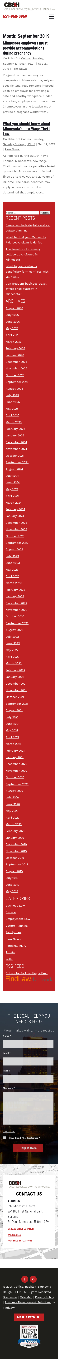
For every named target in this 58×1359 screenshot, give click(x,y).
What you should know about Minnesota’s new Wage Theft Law (26, 128)
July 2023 (12, 556)
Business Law (15, 905)
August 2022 (14, 630)
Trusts (10, 952)
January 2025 (15, 435)
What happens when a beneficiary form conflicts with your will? (27, 271)
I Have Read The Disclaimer (24, 1138)
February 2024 (15, 509)
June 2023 (13, 562)
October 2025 (15, 375)
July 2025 (12, 395)
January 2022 (15, 676)
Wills (9, 959)
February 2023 (15, 589)
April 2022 (12, 656)
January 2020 (15, 837)
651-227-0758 (25, 1240)
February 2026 (15, 348)
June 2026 (13, 321)
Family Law (13, 932)
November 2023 (16, 529)
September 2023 (17, 542)
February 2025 (15, 428)
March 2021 (13, 743)
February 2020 (15, 831)
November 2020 (16, 770)
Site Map (26, 1297)
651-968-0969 (15, 16)
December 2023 (16, 522)
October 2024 (15, 455)
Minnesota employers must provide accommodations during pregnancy (25, 48)
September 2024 (17, 462)
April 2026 (12, 335)
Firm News (19, 68)
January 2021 (15, 757)
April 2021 (12, 737)
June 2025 (13, 402)
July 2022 (12, 636)
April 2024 (12, 495)
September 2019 (17, 864)
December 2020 (16, 764)
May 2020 (12, 810)
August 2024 (14, 469)
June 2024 (13, 482)
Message (9, 1088)
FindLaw (9, 1307)
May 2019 (12, 891)
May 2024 (12, 489)
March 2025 (14, 422)
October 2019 (15, 857)
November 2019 (16, 851)
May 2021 (12, 730)
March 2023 (14, 583)
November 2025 (16, 368)
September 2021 (17, 703)
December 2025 (16, 361)
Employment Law (18, 918)
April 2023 (12, 576)
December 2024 (16, 442)
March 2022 (14, 663)
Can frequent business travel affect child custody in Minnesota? (26, 289)
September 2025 (17, 381)
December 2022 (16, 603)
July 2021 (12, 717)
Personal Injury (16, 945)
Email (7, 1053)
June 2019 (12, 884)
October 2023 (15, 536)
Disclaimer (9, 1131)
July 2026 (12, 314)
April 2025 (12, 415)
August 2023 (14, 549)
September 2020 (17, 784)
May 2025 (12, 408)
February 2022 (15, 670)
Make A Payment (29, 1317)
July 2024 (12, 475)
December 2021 (16, 683)
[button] (51, 16)
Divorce (11, 912)
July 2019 (12, 878)
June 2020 (13, 804)
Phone (6, 1071)
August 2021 (14, 710)
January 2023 (15, 596)
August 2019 (14, 871)
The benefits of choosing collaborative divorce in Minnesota (23, 254)
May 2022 (12, 650)
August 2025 (14, 388)
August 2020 (14, 790)
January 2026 (15, 355)
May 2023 (12, 569)
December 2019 (16, 844)
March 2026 (14, 341)
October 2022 (15, 616)
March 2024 (14, 502)
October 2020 (15, 777)
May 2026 (12, 328)
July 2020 (12, 797)
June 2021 (12, 723)
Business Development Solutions (28, 1302)
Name (7, 1036)
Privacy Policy (44, 1297)
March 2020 (14, 824)
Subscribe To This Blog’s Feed (27, 973)
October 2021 (15, 697)
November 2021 (16, 690)
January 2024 (15, 516)
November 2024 (16, 449)
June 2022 (13, 643)
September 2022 (17, 623)
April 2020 (12, 817)
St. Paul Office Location (21, 1229)
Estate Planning (17, 925)
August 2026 (14, 308)
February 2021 (15, 750)
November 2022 (16, 609)
